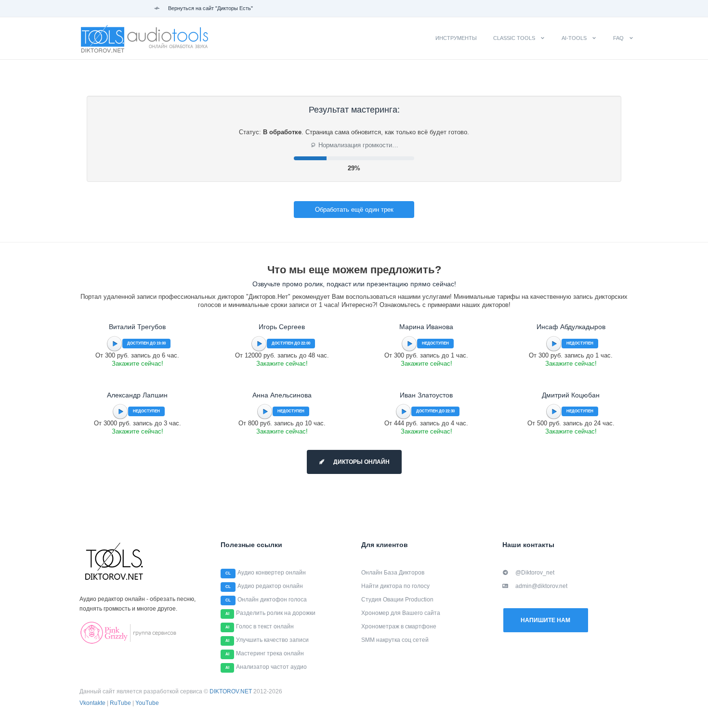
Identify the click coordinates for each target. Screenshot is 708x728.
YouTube (147, 703)
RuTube (120, 703)
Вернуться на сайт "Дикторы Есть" (210, 8)
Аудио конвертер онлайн (271, 572)
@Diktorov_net (534, 572)
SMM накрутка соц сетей (395, 640)
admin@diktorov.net (541, 586)
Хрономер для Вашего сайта (400, 613)
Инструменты (456, 38)
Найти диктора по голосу (395, 586)
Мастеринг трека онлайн (270, 653)
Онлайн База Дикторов (392, 572)
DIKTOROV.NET (231, 691)
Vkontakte (92, 703)
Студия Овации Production (397, 599)
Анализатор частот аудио (271, 667)
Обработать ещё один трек (354, 209)
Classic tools (514, 38)
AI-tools (574, 38)
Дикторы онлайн (361, 462)
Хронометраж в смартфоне (398, 626)
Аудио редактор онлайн (270, 586)
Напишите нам (545, 620)
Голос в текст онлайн (265, 626)
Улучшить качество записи (272, 640)
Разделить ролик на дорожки (275, 613)
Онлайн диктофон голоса (272, 599)
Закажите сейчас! (137, 363)
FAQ (618, 38)
